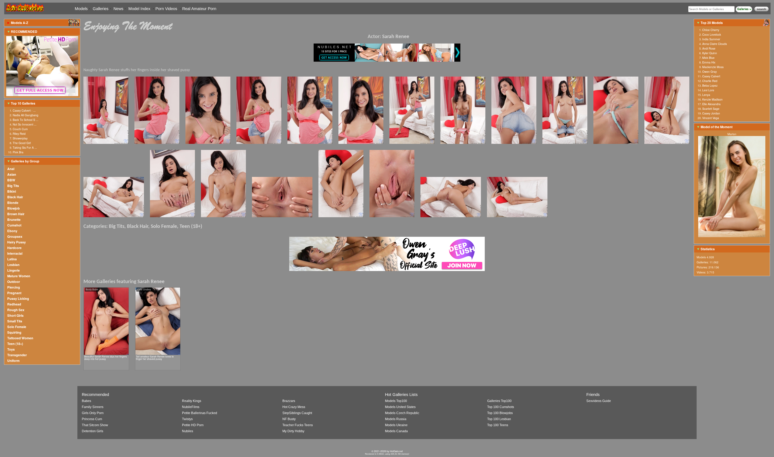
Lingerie (13, 270)
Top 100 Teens (497, 425)
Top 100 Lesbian (499, 419)
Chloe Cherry (710, 30)
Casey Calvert (711, 76)
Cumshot (14, 225)
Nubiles (187, 431)
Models (81, 8)
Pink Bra (18, 152)
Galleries (100, 8)
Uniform (13, 360)
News (118, 8)
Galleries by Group (25, 161)
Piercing (13, 287)
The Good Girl (22, 143)
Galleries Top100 (499, 401)
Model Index (139, 8)
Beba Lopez (710, 85)
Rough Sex (15, 309)
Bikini (11, 191)
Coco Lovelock (711, 34)
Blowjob (13, 208)
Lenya (706, 95)
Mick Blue (708, 58)
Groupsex (14, 236)
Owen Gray (709, 72)
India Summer (711, 39)
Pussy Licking (18, 298)
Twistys (187, 419)
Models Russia (395, 419)
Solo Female (16, 326)
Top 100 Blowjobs (500, 413)
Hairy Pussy (16, 242)
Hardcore (14, 247)
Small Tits (14, 321)
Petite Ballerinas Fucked (199, 413)
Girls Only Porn (93, 413)
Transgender (17, 355)
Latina (12, 259)
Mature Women (18, 276)
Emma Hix (708, 62)
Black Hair (15, 197)
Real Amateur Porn (199, 8)
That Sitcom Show (95, 425)
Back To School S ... (25, 120)
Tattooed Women (20, 338)
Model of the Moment (716, 127)
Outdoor (13, 281)
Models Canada (396, 431)
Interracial (14, 253)
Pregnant (14, 293)
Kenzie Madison (712, 99)
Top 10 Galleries (23, 103)
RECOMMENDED (24, 31)
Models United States (400, 407)
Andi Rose (708, 48)
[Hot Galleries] (24, 12)
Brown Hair (15, 214)
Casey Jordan (711, 113)
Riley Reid (19, 134)
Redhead (14, 304)
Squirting (14, 332)
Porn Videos (166, 8)
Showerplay (20, 138)
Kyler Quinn (709, 53)
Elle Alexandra (711, 104)
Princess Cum (92, 419)
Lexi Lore (708, 90)
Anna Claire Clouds (714, 44)
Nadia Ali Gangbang (25, 115)
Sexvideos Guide (598, 401)
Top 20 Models (712, 22)
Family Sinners (92, 407)
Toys (11, 349)
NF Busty (289, 419)
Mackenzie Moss (713, 67)
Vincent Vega (710, 118)
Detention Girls (92, 431)
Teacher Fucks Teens (297, 425)
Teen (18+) (15, 343)
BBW (11, 180)
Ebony (12, 230)
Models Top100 (396, 401)
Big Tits (13, 185)
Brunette (14, 219)
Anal (10, 168)
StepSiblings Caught (297, 413)
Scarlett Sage (710, 109)
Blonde (12, 202)
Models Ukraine (396, 425)
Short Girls (15, 315)
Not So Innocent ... (24, 124)
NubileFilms (190, 407)
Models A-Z (19, 22)
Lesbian (13, 264)
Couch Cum (20, 129)
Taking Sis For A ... (25, 147)
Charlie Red (709, 81)
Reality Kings (191, 401)
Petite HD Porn (193, 425)
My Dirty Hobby (293, 431)
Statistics (708, 249)
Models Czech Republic (402, 413)
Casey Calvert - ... (24, 110)
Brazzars (288, 401)
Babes (86, 401)
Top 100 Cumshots (500, 407)
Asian (11, 174)
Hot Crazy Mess (293, 407)
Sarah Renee (395, 36)
